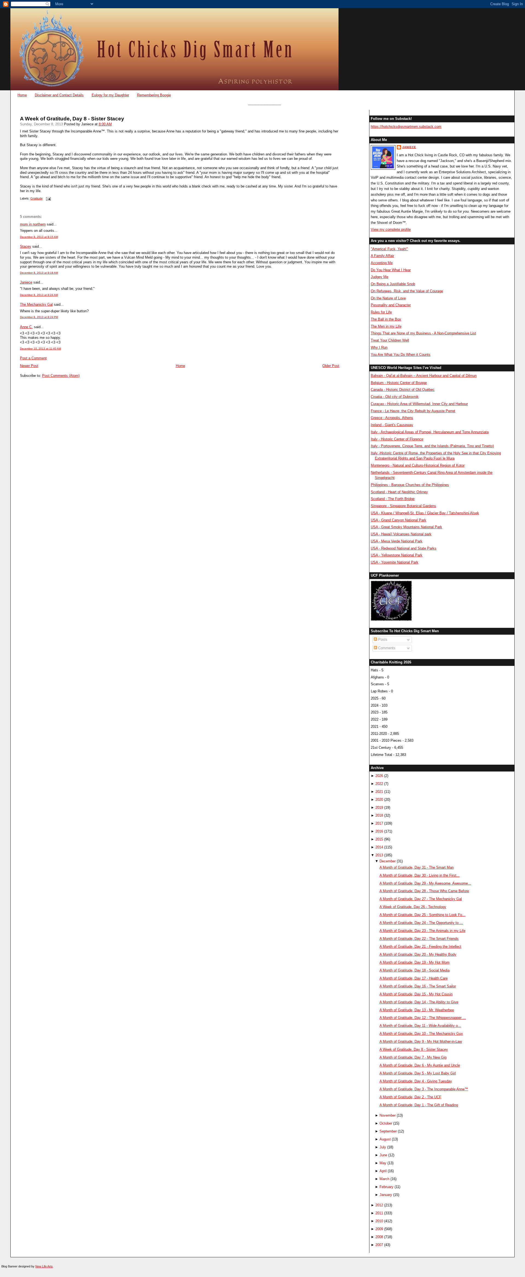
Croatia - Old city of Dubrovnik (395, 397)
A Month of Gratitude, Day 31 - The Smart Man (417, 867)
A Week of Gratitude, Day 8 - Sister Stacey (72, 119)
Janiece (26, 282)
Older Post (330, 366)
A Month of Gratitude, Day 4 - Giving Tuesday (416, 1081)
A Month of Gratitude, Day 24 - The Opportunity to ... (421, 923)
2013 (379, 855)
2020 (379, 800)
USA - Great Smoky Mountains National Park (406, 527)
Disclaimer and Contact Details (59, 95)
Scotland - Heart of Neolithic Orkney (399, 492)
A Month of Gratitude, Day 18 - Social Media (415, 970)
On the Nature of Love (388, 298)
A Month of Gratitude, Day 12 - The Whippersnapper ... (423, 1018)
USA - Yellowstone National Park (396, 555)
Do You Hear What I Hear (391, 270)
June (383, 1155)
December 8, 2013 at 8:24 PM (39, 317)
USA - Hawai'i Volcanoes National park (401, 534)
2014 (379, 847)
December (388, 861)
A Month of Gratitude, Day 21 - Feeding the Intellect (420, 946)
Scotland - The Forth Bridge (393, 499)
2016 (379, 831)
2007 (379, 1245)
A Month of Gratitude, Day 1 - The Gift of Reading (419, 1105)
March (384, 1179)
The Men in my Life (386, 326)
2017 (379, 823)
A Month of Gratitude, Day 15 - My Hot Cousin (416, 994)
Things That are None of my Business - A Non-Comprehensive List (423, 333)
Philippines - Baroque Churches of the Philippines (410, 485)
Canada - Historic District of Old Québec (402, 390)
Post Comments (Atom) (61, 376)
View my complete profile (391, 229)
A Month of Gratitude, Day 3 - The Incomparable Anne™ (424, 1089)
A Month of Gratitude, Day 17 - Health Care (414, 978)
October (386, 1123)
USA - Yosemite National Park (394, 562)
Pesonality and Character (391, 305)
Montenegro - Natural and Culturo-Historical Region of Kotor (418, 465)
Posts (382, 639)
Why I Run (379, 347)
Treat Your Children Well (390, 340)
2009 (379, 1229)
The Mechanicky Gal (36, 304)
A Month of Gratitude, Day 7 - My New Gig (413, 1057)
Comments (386, 648)
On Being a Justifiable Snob (393, 284)
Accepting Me (382, 263)
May (383, 1163)
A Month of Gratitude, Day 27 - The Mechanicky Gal (421, 899)
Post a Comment (33, 358)
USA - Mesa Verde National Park (396, 541)
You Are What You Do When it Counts (400, 355)
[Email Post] (47, 198)
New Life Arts (44, 1266)
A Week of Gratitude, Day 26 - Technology (413, 907)
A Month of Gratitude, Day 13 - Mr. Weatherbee (417, 1010)
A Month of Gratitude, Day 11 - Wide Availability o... (420, 1026)
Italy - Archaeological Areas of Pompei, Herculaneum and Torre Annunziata (430, 432)
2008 (379, 1237)
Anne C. (26, 327)
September (388, 1131)
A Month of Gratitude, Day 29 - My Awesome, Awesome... (425, 883)
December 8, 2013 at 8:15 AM (39, 236)
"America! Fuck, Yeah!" (389, 249)
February (386, 1187)
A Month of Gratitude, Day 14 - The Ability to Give (419, 1002)
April (383, 1171)
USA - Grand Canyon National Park (398, 520)
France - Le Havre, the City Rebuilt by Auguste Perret (413, 411)
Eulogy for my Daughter (110, 95)
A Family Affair (382, 256)
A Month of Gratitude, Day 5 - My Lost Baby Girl (418, 1073)
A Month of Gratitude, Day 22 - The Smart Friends (419, 939)
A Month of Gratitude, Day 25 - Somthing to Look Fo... (422, 915)
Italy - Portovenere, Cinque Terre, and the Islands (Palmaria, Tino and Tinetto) (432, 446)
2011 (379, 1213)
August (385, 1139)
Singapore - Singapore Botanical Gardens (403, 506)
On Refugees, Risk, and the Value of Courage (407, 291)
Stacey (25, 246)
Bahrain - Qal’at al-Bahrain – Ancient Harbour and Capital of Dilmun (424, 376)
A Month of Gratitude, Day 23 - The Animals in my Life (422, 931)
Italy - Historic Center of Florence (397, 439)
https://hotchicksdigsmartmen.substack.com (406, 127)
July (383, 1147)
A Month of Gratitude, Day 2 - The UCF (410, 1097)
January (386, 1195)
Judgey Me (379, 277)
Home (22, 95)
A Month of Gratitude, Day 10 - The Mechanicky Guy (421, 1034)
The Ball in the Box (386, 319)
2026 (379, 776)
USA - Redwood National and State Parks (403, 548)
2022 (379, 784)
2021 (379, 792)
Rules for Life (381, 312)
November (388, 1115)
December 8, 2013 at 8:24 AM (39, 294)
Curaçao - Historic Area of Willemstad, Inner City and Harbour (419, 404)
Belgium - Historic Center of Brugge (399, 383)
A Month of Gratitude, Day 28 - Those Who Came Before (424, 891)
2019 (379, 807)
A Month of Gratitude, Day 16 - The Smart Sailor (418, 986)
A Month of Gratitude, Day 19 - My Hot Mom (415, 962)
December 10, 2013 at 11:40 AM (40, 348)
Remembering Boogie (154, 95)
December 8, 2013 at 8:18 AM (39, 272)
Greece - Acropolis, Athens (392, 418)
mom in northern (33, 224)
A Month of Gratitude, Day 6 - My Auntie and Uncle (420, 1065)
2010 (379, 1221)
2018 (379, 815)
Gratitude (36, 198)
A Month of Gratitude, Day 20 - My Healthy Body (418, 954)
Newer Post (29, 366)
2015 (379, 839)
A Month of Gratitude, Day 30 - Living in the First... (420, 875)
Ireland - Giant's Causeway (392, 425)
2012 (379, 1205)
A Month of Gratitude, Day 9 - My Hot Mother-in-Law (421, 1041)
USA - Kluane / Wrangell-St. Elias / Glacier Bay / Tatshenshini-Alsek (425, 513)
